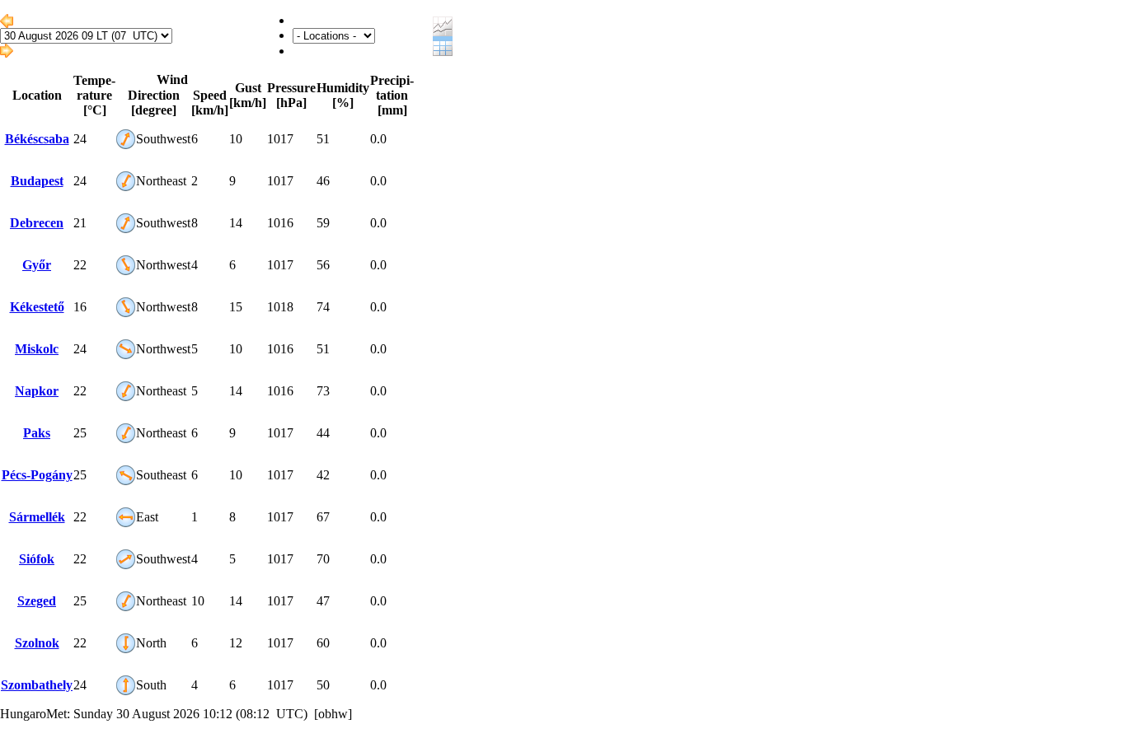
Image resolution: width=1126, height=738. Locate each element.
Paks (36, 433)
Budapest (37, 181)
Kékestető (37, 307)
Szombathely (37, 685)
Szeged (36, 601)
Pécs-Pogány (37, 475)
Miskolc (37, 349)
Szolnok (37, 643)
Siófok (36, 559)
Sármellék (37, 517)
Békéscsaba (37, 139)
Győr (36, 265)
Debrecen (36, 223)
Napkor (37, 391)
